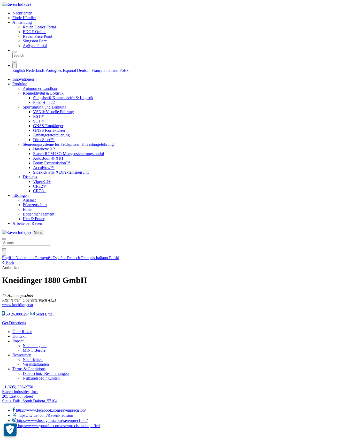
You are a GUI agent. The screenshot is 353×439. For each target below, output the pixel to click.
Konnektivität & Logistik (43, 93)
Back (9, 263)
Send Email (45, 314)
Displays (30, 177)
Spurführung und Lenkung (44, 107)
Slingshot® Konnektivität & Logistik (63, 98)
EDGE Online (34, 31)
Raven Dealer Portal (39, 27)
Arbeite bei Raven (27, 223)
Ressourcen (21, 355)
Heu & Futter (33, 219)
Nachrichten (22, 13)
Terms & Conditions (28, 369)
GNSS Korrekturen (49, 130)
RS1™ (38, 116)
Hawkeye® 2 (44, 149)
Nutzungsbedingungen (41, 378)
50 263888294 (17, 314)
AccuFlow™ (44, 167)
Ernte (27, 209)
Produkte (19, 84)
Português (54, 70)
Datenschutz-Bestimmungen (46, 373)
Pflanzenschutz (35, 205)
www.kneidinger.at (17, 305)
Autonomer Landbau (40, 88)
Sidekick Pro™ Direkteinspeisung (61, 172)
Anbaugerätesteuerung (51, 135)
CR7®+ (39, 191)
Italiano (112, 70)
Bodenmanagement (38, 214)
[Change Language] (14, 65)
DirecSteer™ (44, 139)
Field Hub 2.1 (44, 102)
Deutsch (84, 70)
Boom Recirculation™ (51, 163)
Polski (124, 70)
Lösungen (20, 195)
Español (70, 70)
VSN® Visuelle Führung (53, 112)
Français (98, 70)
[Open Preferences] (10, 429)
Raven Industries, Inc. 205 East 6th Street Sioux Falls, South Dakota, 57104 (29, 396)
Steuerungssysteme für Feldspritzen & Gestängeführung (68, 144)
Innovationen (23, 79)
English (19, 70)
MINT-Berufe (34, 350)
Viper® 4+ (42, 181)
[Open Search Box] (14, 51)
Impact (18, 341)
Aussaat (29, 200)
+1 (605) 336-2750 (17, 387)
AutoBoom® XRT (48, 158)
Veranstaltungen (36, 364)
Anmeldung (22, 22)
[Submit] (14, 62)
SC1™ (38, 121)
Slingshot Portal (36, 41)
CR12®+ (40, 186)
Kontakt (19, 336)
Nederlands (35, 70)
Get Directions (14, 323)
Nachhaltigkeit (35, 345)
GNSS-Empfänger (48, 126)
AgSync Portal (35, 45)
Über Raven (22, 331)
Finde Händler (24, 18)
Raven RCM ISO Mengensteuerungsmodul (68, 153)
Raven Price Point (37, 36)
